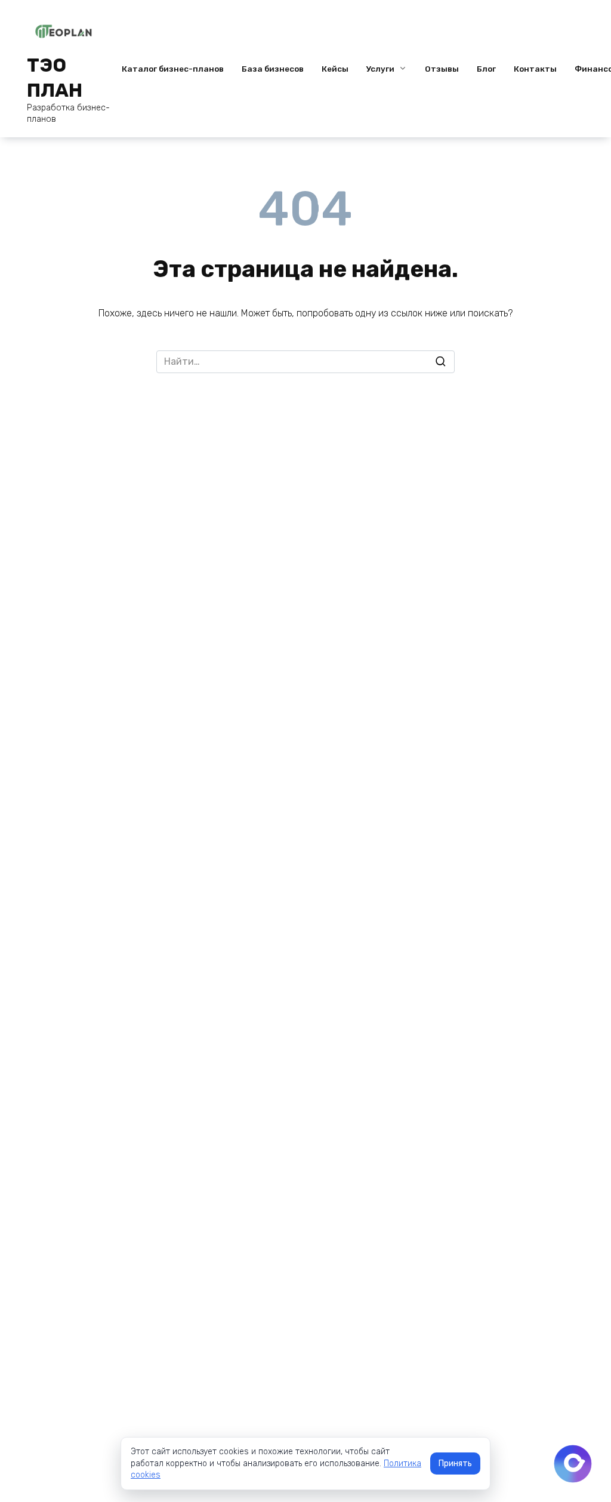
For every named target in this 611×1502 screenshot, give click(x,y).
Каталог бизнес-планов (173, 68)
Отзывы (442, 68)
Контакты (535, 68)
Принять (455, 1463)
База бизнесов (273, 68)
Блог (486, 68)
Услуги (380, 68)
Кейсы (335, 68)
